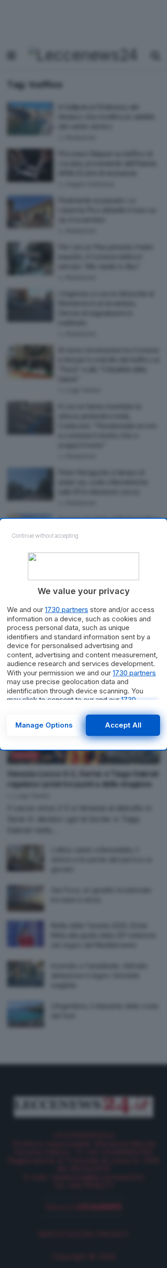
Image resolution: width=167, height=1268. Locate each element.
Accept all (123, 725)
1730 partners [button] (66, 609)
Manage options (44, 725)
